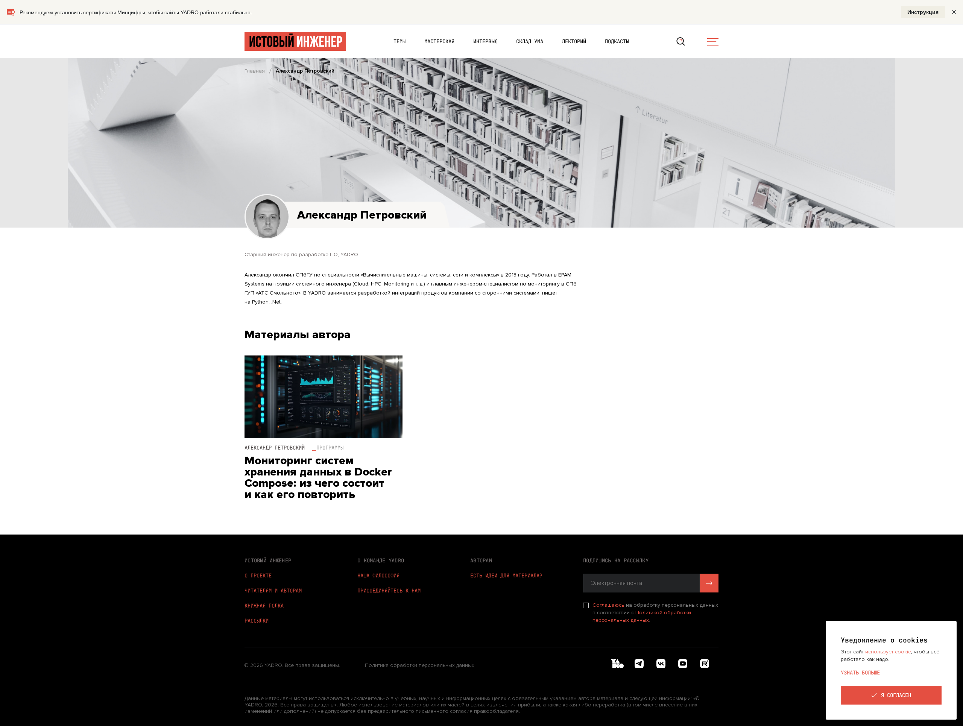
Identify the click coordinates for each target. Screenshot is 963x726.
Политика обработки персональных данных (419, 665)
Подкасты (617, 41)
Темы (399, 41)
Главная (255, 71)
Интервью (485, 41)
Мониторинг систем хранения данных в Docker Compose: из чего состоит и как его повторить (318, 477)
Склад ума (529, 41)
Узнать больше (860, 672)
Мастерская (439, 41)
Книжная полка (264, 605)
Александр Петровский (275, 447)
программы (329, 447)
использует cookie (888, 652)
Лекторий (574, 41)
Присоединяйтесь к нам (389, 590)
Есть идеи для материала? (506, 575)
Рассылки (257, 620)
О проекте (258, 575)
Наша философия (378, 575)
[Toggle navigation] (712, 41)
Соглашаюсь (609, 605)
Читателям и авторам (273, 590)
